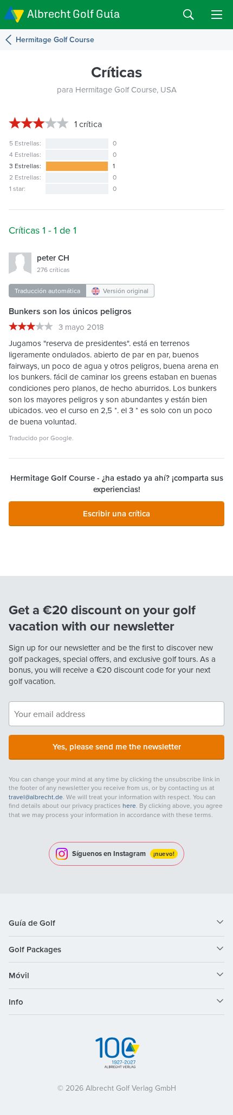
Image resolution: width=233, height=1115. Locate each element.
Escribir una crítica (116, 513)
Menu (217, 14)
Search (188, 14)
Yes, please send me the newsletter (117, 746)
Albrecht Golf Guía (73, 14)
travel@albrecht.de (36, 796)
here (129, 805)
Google (61, 437)
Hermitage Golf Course (55, 40)
